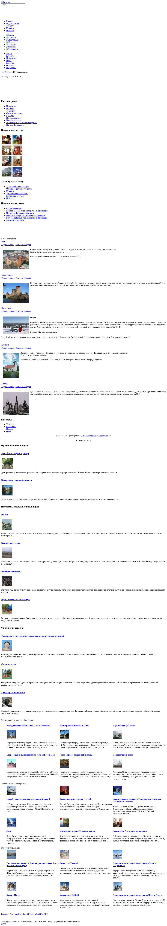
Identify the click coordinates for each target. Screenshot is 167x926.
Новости (10, 30)
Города (9, 60)
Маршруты (11, 67)
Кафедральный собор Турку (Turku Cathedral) (28, 725)
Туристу (10, 26)
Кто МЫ (44, 914)
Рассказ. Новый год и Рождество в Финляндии (27, 211)
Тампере (10, 424)
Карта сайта (33, 914)
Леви (9, 831)
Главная (9, 21)
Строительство (8, 664)
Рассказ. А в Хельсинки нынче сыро (130, 831)
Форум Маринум (13, 208)
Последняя (103, 436)
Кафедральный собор (123, 755)
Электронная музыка (11, 571)
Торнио (4, 383)
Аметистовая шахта (15, 220)
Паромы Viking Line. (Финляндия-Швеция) (25, 215)
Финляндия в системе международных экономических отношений (32, 636)
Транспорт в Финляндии (13, 692)
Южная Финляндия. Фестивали (16, 480)
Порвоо (9, 429)
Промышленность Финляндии (15, 600)
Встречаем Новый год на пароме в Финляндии (27, 218)
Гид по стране (12, 23)
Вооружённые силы (10, 543)
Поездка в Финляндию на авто (20, 213)
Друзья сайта (15, 914)
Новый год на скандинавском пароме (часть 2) (28, 799)
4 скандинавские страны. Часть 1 (75, 799)
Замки (9, 53)
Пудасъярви (6, 308)
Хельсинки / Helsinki (69, 895)
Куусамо (5, 345)
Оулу (8, 431)
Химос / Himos (13, 895)
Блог (25, 914)
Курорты (10, 28)
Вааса (4, 241)
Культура (10, 63)
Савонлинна (7, 275)
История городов (23, 244)
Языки (4, 515)
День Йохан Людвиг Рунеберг (15, 453)
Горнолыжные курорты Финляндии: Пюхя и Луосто (137, 895)
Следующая (91, 436)
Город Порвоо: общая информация (76, 755)
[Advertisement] (83, 12)
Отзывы (9, 65)
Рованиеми (11, 426)
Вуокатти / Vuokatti (69, 863)
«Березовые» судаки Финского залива (77, 831)
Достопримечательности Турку (74, 725)
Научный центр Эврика (124, 725)
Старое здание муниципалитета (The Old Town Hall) (31, 755)
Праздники (11, 58)
